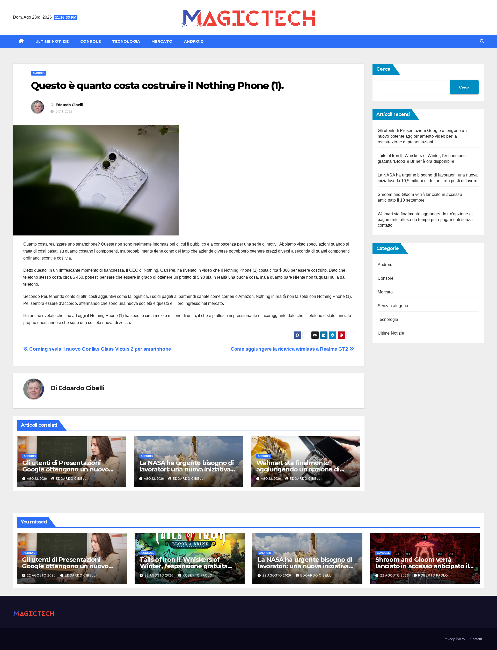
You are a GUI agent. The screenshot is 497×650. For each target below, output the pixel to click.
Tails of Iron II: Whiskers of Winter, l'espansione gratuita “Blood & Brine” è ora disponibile (189, 566)
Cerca (383, 69)
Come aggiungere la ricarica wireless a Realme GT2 (290, 349)
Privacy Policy (454, 639)
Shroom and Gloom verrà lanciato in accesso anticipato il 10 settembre (422, 566)
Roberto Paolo (197, 575)
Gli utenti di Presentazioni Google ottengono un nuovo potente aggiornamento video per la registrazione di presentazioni (422, 136)
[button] (482, 41)
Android (194, 41)
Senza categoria (393, 306)
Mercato (162, 41)
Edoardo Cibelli (69, 104)
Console (90, 41)
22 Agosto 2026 (42, 575)
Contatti (476, 639)
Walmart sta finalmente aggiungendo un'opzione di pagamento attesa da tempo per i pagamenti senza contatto (425, 219)
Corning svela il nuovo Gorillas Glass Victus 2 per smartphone (99, 349)
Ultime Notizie (52, 41)
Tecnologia (126, 41)
